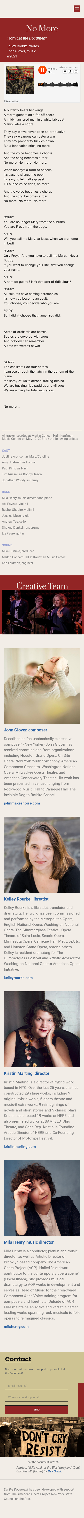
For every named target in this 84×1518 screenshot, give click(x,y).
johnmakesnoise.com (22, 803)
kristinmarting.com (20, 1146)
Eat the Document (31, 38)
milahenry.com (16, 1326)
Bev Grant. (55, 1471)
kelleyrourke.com (18, 978)
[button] (77, 8)
